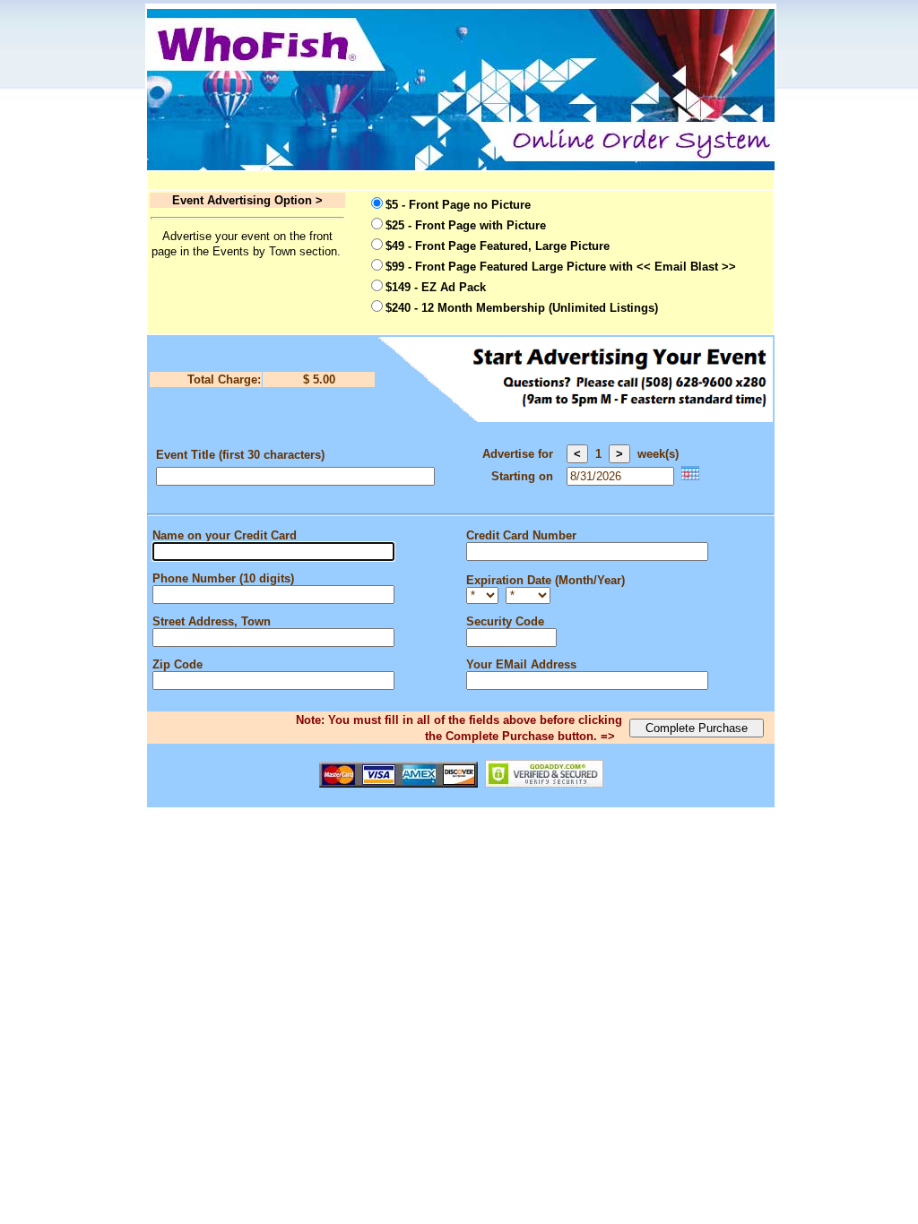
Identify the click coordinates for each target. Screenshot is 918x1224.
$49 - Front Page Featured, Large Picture (497, 246)
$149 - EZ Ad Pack (435, 287)
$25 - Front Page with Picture (465, 225)
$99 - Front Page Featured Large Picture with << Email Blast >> (560, 266)
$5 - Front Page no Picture (458, 204)
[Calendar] (690, 476)
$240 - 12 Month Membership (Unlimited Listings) (521, 308)
